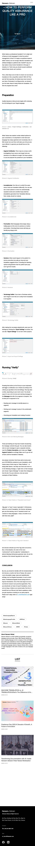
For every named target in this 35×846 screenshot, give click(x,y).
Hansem (6, 623)
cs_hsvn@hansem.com (23, 594)
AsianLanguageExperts (9, 615)
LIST (17, 659)
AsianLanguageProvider (9, 619)
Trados (26, 627)
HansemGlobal (16, 623)
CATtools (22, 619)
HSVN (18, 627)
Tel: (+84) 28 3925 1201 (7, 828)
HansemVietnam (8, 627)
